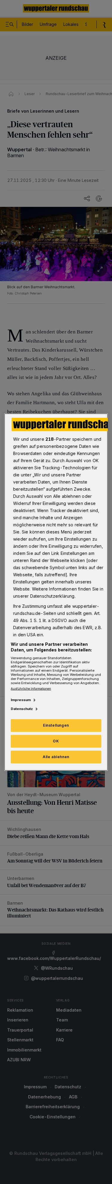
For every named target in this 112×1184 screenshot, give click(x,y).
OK (56, 741)
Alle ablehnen (56, 757)
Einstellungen (56, 725)
